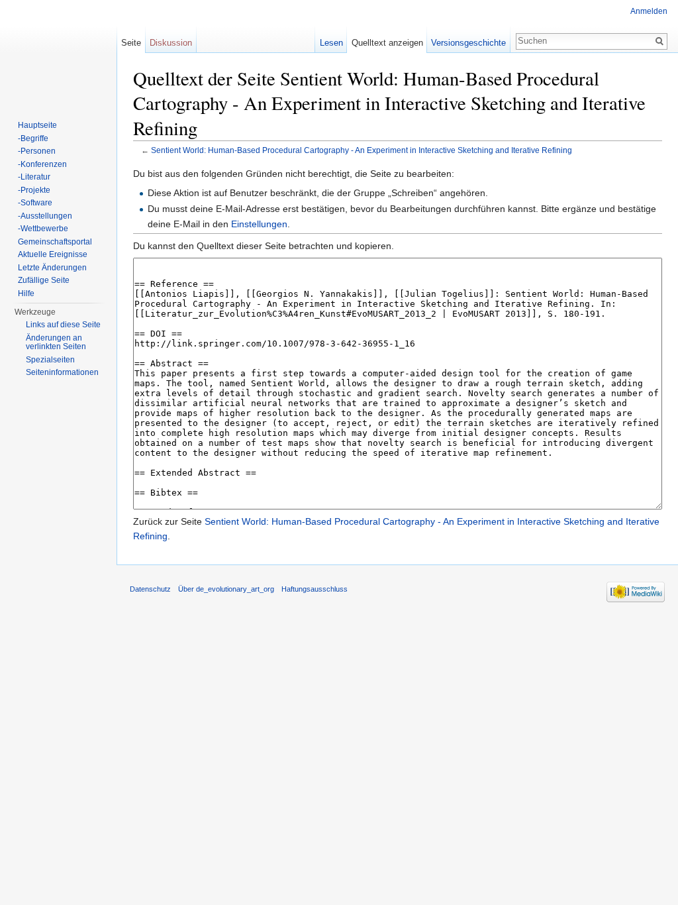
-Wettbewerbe (43, 228)
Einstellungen (259, 224)
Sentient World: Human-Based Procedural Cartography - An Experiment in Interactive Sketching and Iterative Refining (361, 150)
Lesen (331, 43)
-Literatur (34, 177)
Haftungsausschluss (314, 589)
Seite (131, 43)
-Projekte (34, 190)
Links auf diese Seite (63, 324)
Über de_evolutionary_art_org (226, 589)
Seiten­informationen (62, 372)
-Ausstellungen (45, 216)
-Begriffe (33, 138)
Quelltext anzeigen (387, 43)
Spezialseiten (50, 359)
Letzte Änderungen (52, 267)
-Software (35, 202)
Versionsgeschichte (468, 43)
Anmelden (648, 11)
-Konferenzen (42, 164)
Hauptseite (37, 125)
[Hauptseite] (58, 53)
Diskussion (171, 43)
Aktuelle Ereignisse (52, 254)
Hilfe (26, 293)
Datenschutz (150, 589)
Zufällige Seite (44, 280)
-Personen (37, 151)
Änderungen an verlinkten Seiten (56, 342)
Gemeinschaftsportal (55, 241)
